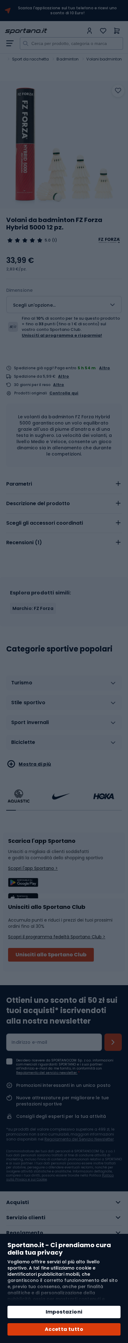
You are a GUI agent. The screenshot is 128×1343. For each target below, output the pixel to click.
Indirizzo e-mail (29, 1042)
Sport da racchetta (30, 59)
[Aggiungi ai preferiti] (118, 91)
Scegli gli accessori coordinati (44, 523)
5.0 (48, 240)
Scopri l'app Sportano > (33, 868)
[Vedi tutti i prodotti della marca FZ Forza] (109, 240)
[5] (24, 240)
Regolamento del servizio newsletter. (46, 1072)
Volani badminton (104, 59)
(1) (54, 240)
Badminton (68, 59)
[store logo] (44, 31)
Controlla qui (64, 393)
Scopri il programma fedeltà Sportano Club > (56, 937)
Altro (104, 368)
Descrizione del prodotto (38, 503)
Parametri (19, 483)
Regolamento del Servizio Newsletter (79, 1139)
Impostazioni (64, 1311)
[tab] (64, 484)
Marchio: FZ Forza (32, 608)
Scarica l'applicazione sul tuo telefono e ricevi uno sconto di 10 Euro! (67, 11)
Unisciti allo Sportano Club (51, 954)
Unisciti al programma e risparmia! (62, 335)
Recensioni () (24, 542)
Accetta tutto (64, 1329)
